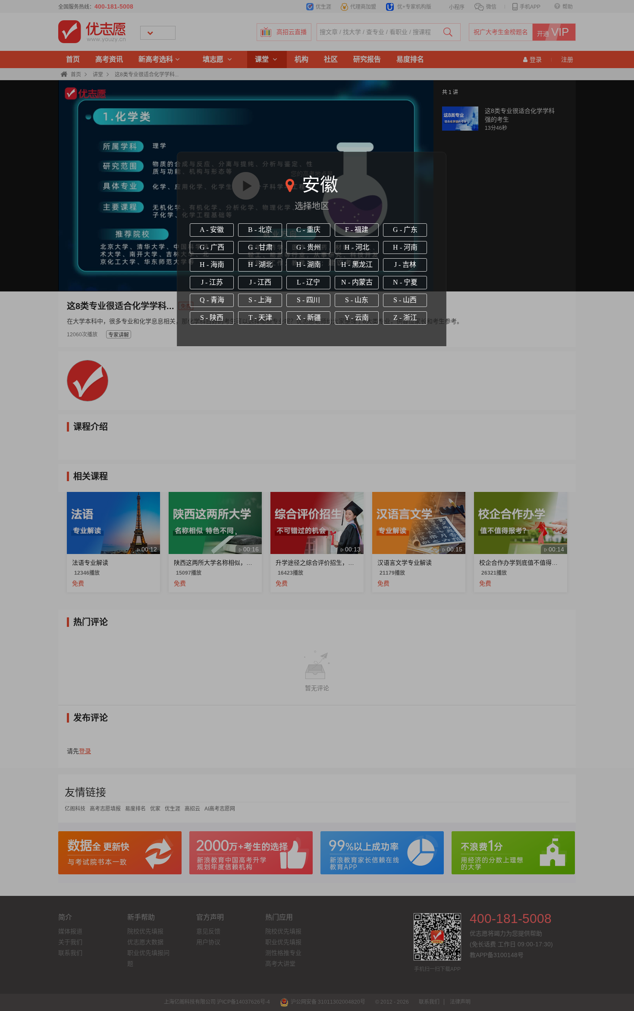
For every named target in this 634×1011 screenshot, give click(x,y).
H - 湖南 (308, 264)
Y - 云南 (357, 317)
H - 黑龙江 (357, 264)
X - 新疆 (308, 317)
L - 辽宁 (308, 282)
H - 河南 (405, 247)
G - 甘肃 (260, 247)
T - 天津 (260, 317)
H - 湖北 (260, 264)
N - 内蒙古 (357, 282)
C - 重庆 (308, 229)
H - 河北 (357, 247)
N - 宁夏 (405, 282)
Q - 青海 (212, 300)
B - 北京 (260, 229)
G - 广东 (405, 229)
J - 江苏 (212, 282)
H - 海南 (212, 264)
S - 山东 (356, 300)
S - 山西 (405, 300)
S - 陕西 (211, 317)
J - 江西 (260, 282)
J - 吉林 (405, 264)
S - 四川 (308, 300)
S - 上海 (260, 300)
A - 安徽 (212, 229)
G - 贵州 (308, 247)
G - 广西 (212, 247)
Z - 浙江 (405, 317)
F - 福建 (356, 229)
